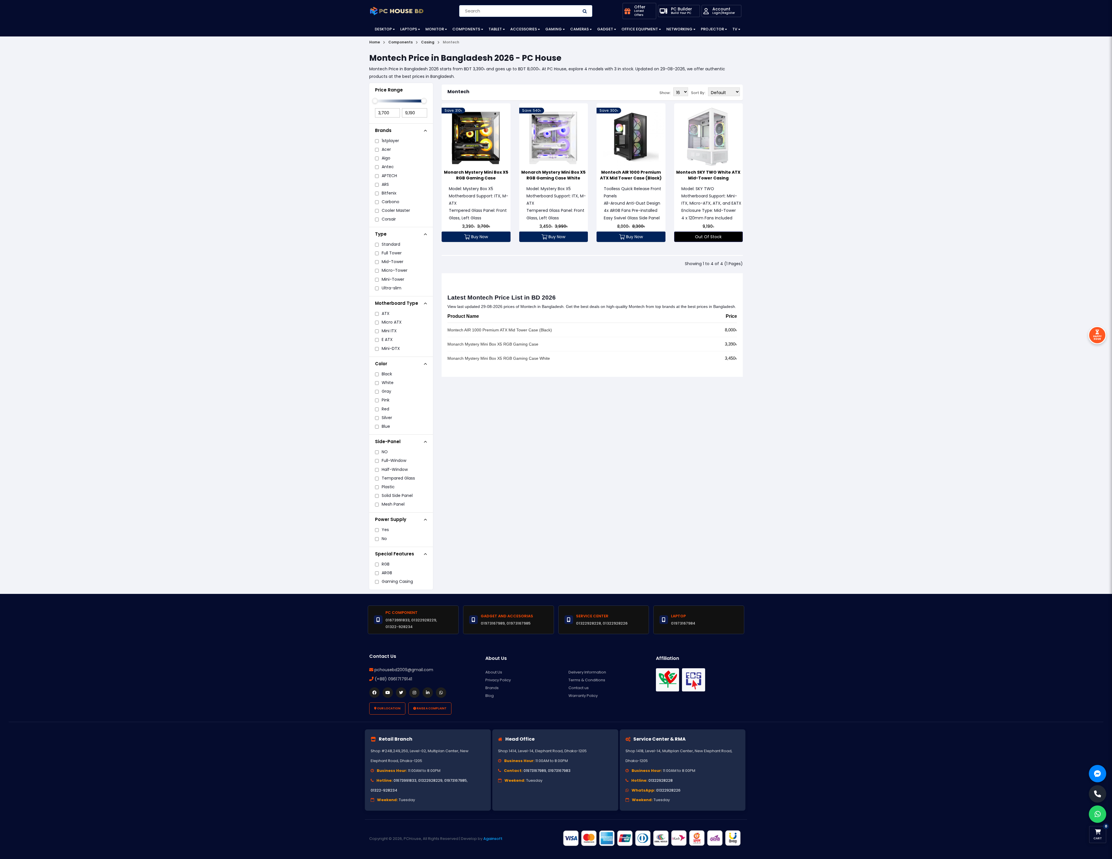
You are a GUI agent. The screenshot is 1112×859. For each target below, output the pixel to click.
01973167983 (559, 770)
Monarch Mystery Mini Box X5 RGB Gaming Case (476, 175)
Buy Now (479, 237)
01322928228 (660, 780)
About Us (493, 672)
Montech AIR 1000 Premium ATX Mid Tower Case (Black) (631, 175)
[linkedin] (428, 692)
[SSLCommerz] (651, 838)
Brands (492, 688)
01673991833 (405, 780)
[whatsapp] (441, 692)
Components (466, 29)
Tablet (495, 29)
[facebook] (374, 692)
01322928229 (430, 780)
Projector (712, 29)
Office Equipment (639, 29)
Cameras (579, 29)
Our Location (388, 708)
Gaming (553, 29)
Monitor (434, 29)
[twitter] (401, 692)
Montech (458, 91)
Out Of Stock (708, 237)
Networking (679, 29)
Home (374, 42)
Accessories (523, 29)
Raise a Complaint (431, 708)
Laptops (408, 29)
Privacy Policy (498, 680)
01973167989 (535, 770)
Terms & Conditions (586, 680)
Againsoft (492, 838)
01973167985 (455, 780)
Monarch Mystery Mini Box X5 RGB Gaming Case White (553, 175)
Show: (665, 93)
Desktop (383, 29)
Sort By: (698, 93)
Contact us (578, 688)
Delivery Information (587, 672)
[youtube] (388, 692)
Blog (489, 695)
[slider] (375, 101)
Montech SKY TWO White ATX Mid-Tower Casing (708, 175)
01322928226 (668, 790)
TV (734, 29)
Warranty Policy (583, 695)
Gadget (605, 29)
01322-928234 (384, 790)
